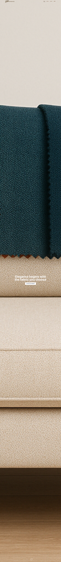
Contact (51, 1)
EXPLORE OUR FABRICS (30, 283)
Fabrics (47, 1)
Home (44, 1)
